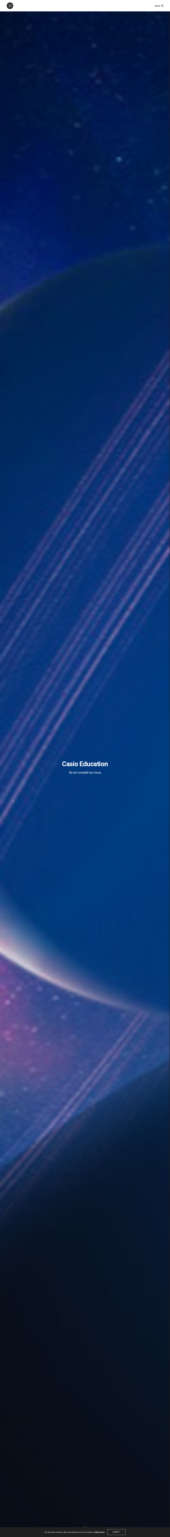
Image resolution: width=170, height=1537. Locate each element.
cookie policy (99, 1532)
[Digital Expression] (10, 5)
